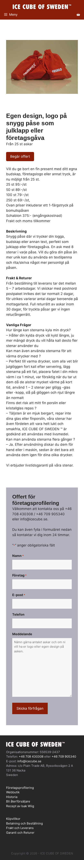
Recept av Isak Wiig (20, 806)
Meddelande (22, 634)
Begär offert (20, 156)
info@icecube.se (29, 761)
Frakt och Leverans (20, 828)
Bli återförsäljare (18, 801)
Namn (18, 556)
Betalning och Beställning (24, 823)
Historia (11, 797)
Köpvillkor (13, 819)
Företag (19, 575)
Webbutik (13, 792)
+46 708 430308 (31, 756)
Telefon (18, 614)
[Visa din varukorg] (78, 14)
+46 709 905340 (64, 756)
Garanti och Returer (20, 833)
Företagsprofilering (20, 788)
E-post (18, 595)
